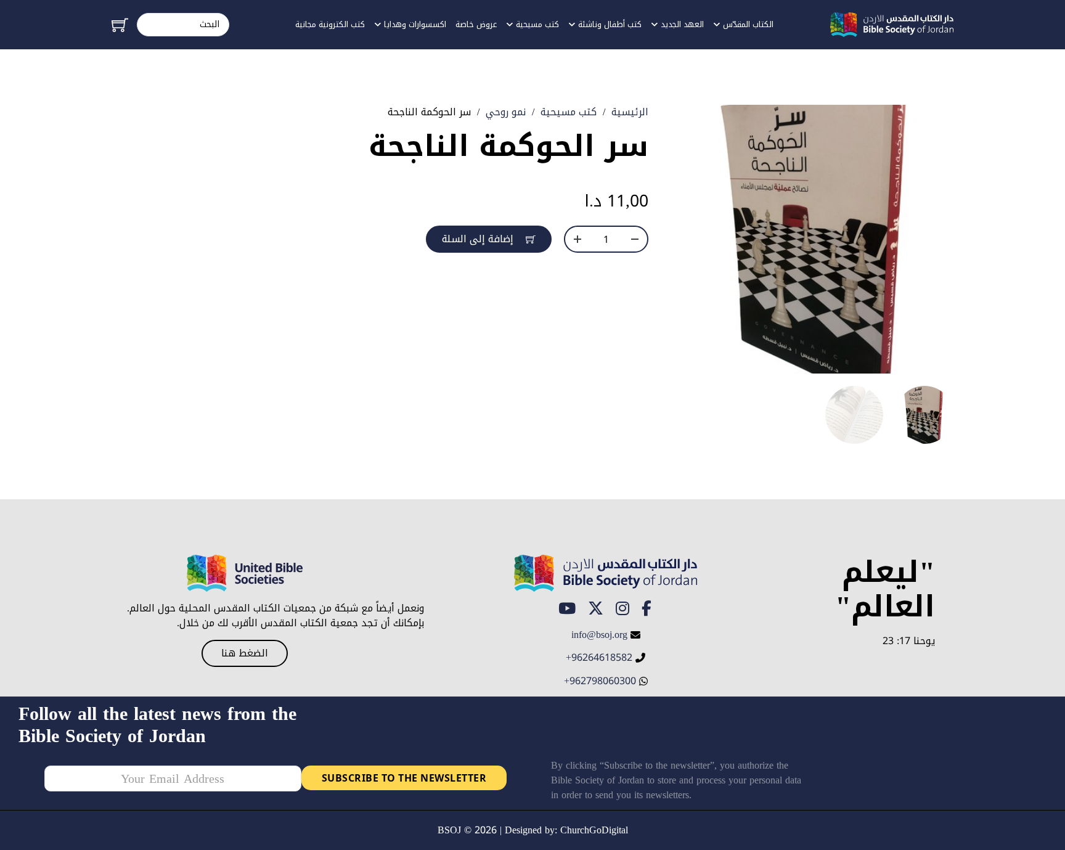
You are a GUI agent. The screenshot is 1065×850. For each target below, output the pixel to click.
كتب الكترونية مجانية (330, 24)
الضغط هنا (244, 653)
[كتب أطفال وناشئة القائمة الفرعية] (571, 25)
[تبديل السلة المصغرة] (120, 25)
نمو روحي (506, 112)
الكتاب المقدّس (748, 24)
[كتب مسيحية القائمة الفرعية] (509, 25)
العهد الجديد (682, 24)
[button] (702, 121)
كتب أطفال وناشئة (610, 24)
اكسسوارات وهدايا (415, 24)
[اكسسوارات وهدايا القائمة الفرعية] (377, 25)
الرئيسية (629, 112)
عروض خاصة (476, 24)
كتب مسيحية (537, 24)
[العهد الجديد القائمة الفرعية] (654, 25)
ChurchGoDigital (594, 830)
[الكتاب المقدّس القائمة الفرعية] (716, 25)
